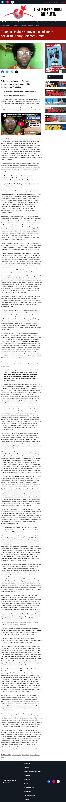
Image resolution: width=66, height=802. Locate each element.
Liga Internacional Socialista (9, 781)
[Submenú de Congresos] (30, 791)
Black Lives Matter (6, 755)
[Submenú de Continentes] (7, 21)
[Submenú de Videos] (39, 25)
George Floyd (25, 755)
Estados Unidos (16, 755)
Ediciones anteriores (55, 77)
